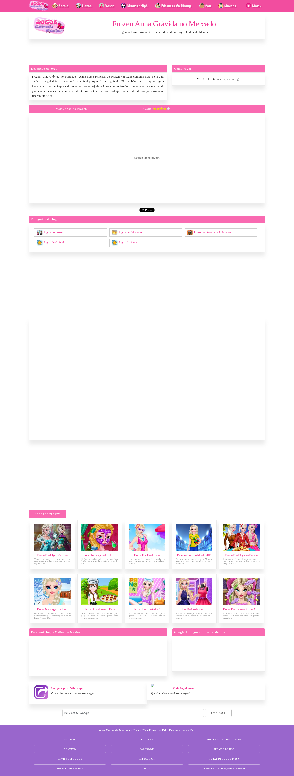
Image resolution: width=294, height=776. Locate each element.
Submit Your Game (70, 768)
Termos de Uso (224, 749)
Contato (70, 749)
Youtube (147, 739)
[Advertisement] (147, 53)
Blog (147, 768)
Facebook (147, 749)
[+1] (234, 653)
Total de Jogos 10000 (224, 759)
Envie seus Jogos (70, 759)
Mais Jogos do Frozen (71, 108)
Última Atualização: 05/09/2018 (224, 768)
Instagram (147, 759)
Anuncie (70, 739)
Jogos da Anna (128, 242)
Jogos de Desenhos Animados (212, 232)
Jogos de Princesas (130, 232)
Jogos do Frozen (54, 232)
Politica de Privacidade (224, 739)
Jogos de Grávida (54, 242)
